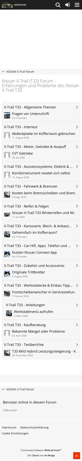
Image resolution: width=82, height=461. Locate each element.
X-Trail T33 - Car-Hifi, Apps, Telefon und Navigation (38, 246)
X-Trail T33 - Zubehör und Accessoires (34, 265)
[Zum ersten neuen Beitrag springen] (7, 115)
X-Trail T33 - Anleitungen (25, 305)
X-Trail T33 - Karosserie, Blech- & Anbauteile (38, 226)
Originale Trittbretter (28, 272)
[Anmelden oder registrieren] (67, 5)
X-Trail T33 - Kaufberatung (25, 325)
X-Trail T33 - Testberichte (24, 344)
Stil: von (41, 455)
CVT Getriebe (22, 153)
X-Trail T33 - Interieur (21, 127)
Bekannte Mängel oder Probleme (38, 331)
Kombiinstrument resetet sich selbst (41, 173)
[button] (58, 5)
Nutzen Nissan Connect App (34, 252)
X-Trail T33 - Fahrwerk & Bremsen (30, 186)
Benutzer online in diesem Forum (29, 402)
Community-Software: (41, 450)
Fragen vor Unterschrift (30, 113)
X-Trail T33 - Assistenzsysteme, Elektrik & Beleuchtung (38, 166)
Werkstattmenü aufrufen (33, 311)
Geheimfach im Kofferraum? (34, 232)
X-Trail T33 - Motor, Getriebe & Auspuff (35, 146)
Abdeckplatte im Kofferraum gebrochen (43, 133)
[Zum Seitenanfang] (76, 455)
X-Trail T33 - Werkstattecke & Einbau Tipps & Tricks (38, 285)
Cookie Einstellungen (15, 433)
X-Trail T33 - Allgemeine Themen (30, 107)
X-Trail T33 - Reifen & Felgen (26, 206)
